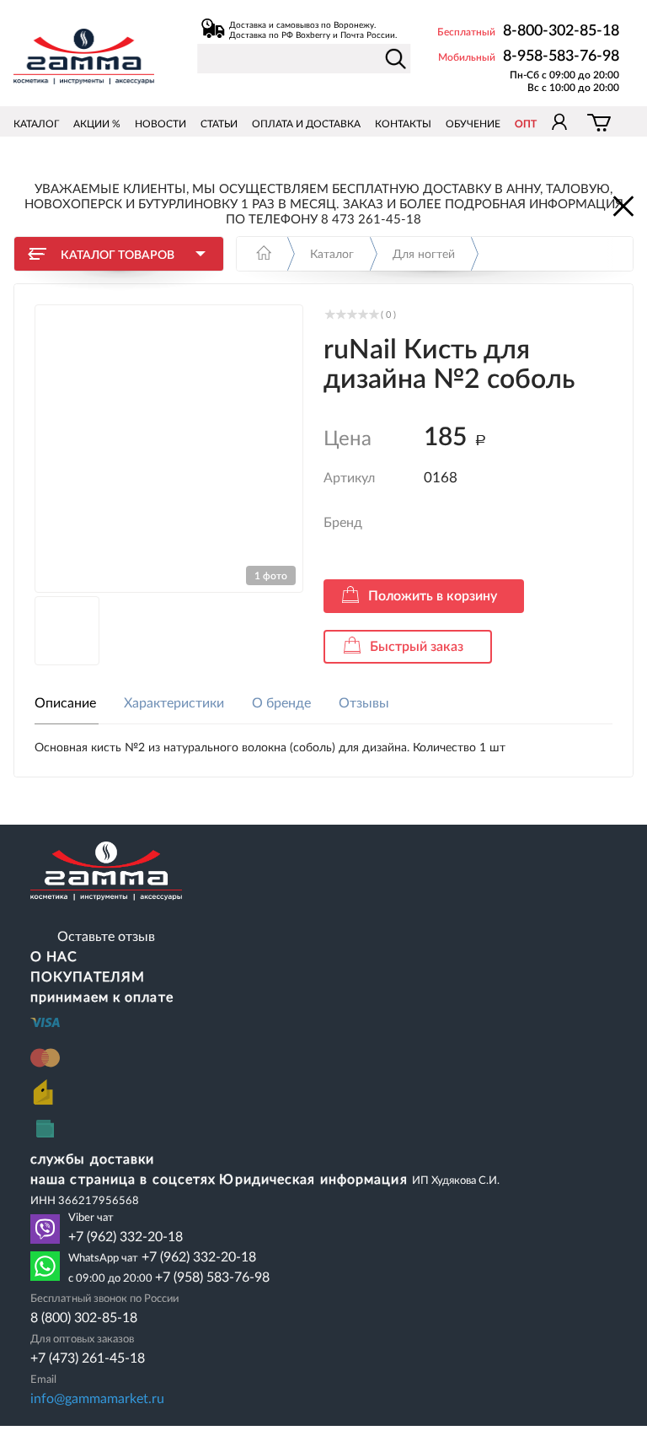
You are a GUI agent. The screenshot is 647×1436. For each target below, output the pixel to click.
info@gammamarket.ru (97, 1399)
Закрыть (622, 205)
